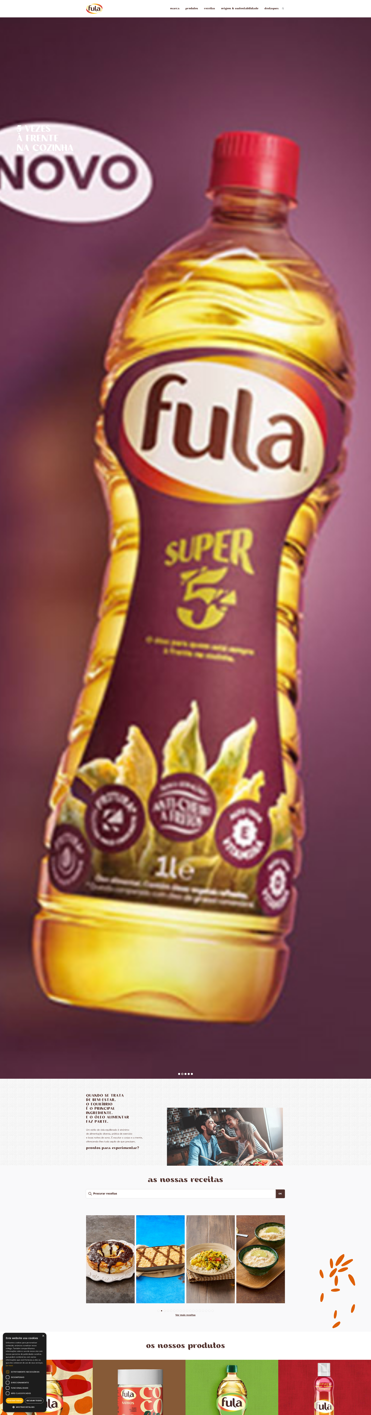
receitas (209, 8)
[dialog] (24, 1372)
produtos (192, 8)
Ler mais (9, 1365)
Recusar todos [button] (34, 1400)
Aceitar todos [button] (14, 1400)
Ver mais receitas (185, 1315)
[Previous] (5, 550)
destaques (271, 8)
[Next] (365, 550)
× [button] (43, 1336)
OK (280, 1194)
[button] (24, 1407)
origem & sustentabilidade (240, 8)
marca (174, 8)
